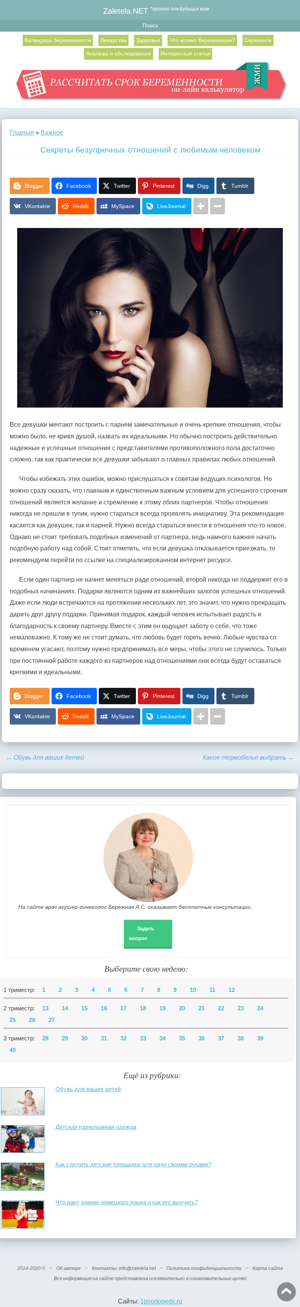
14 (65, 1008)
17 (123, 1008)
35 (182, 1038)
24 (260, 1008)
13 (45, 1008)
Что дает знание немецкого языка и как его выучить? (126, 1202)
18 (143, 1008)
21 (201, 1008)
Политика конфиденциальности (203, 1268)
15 (84, 1008)
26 (32, 1020)
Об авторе (68, 1268)
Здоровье (148, 40)
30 (84, 1038)
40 (12, 1050)
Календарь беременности (58, 40)
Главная (22, 132)
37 (221, 1038)
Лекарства (113, 40)
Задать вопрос (141, 933)
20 (182, 1008)
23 (241, 1008)
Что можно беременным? (202, 40)
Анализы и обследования (118, 53)
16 (104, 1008)
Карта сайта (267, 1268)
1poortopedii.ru (161, 1301)
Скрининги (258, 40)
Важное (52, 132)
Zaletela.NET (125, 10)
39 (260, 1038)
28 (45, 1038)
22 (221, 1008)
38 (241, 1038)
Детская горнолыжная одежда (95, 1127)
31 (104, 1038)
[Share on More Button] (200, 206)
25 (12, 1020)
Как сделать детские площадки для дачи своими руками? (133, 1164)
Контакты (104, 1268)
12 (232, 990)
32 (123, 1038)
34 (162, 1038)
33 (143, 1038)
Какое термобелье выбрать (248, 757)
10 (193, 990)
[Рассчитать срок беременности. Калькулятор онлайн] (150, 85)
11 (212, 990)
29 (65, 1038)
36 (201, 1038)
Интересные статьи (185, 53)
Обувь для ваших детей (45, 757)
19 (162, 1008)
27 (51, 1020)
